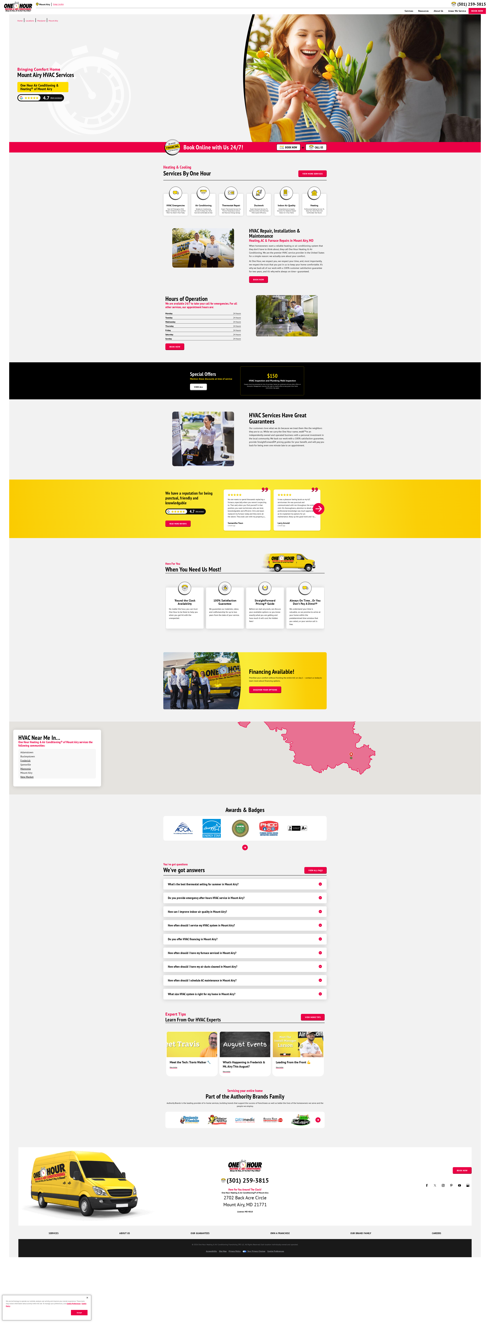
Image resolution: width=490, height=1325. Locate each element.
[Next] (318, 509)
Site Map (223, 1251)
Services (409, 10)
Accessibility (211, 1251)
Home (20, 20)
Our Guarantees (200, 1233)
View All (198, 387)
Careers (436, 1233)
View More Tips (313, 1017)
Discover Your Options (265, 689)
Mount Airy (53, 20)
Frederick (25, 760)
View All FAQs (315, 870)
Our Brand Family (360, 1233)
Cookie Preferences (74, 1304)
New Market (27, 776)
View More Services (312, 173)
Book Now (477, 10)
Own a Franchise (280, 1233)
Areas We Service (457, 10)
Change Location (58, 4)
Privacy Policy (235, 1251)
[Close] (87, 1297)
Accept (79, 1312)
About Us (438, 10)
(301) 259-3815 (471, 4)
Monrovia (25, 768)
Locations (30, 20)
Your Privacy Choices (256, 1251)
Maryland (41, 20)
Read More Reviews (178, 524)
